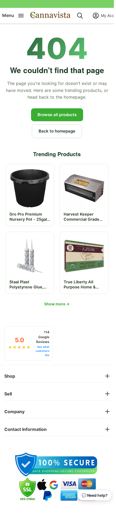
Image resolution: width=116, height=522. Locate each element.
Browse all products (57, 114)
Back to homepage (57, 131)
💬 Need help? (95, 495)
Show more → (57, 304)
